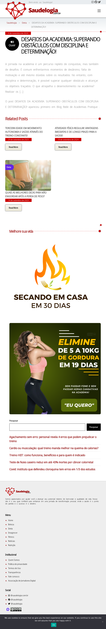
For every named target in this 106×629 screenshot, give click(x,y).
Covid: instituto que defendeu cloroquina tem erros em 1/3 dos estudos (52, 469)
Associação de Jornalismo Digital (21, 580)
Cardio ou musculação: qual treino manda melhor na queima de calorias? (53, 448)
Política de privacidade (17, 564)
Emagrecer (12, 532)
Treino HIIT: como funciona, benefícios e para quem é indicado (47, 455)
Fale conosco (13, 576)
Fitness (11, 537)
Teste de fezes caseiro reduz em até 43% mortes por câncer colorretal (51, 462)
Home (10, 520)
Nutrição (11, 545)
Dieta (10, 528)
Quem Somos (14, 560)
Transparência (14, 572)
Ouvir (12, 45)
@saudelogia (16, 599)
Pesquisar (13, 420)
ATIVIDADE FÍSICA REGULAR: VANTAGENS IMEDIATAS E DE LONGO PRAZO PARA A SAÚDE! (76, 131)
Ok (53, 625)
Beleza (11, 524)
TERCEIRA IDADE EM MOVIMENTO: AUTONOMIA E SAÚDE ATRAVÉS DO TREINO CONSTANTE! (24, 131)
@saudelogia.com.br (19, 595)
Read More (13, 147)
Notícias (11, 541)
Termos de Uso (14, 568)
